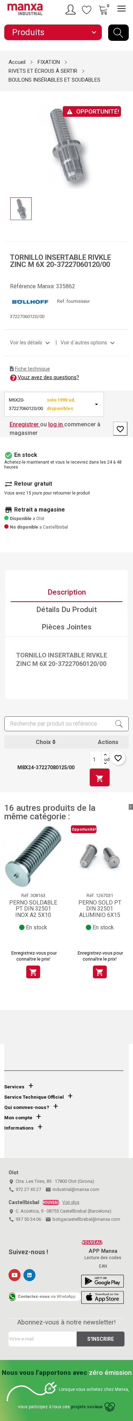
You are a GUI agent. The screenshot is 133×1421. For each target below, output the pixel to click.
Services (14, 1086)
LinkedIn (29, 1275)
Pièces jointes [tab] (66, 627)
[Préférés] (87, 9)
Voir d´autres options (89, 342)
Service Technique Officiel (34, 1097)
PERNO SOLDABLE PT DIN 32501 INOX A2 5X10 (33, 909)
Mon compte (18, 1117)
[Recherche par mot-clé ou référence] (118, 32)
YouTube (15, 1275)
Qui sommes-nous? (26, 1107)
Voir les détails (31, 342)
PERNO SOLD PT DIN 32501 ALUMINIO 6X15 (99, 909)
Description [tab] (67, 592)
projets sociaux (86, 1406)
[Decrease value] (105, 764)
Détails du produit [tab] (66, 609)
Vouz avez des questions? (48, 377)
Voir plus (70, 1202)
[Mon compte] (72, 9)
